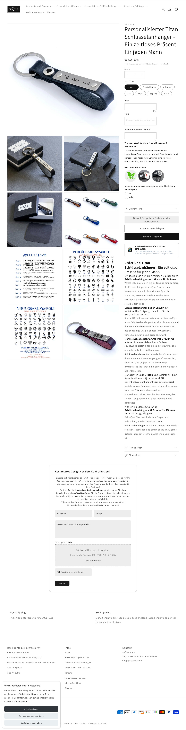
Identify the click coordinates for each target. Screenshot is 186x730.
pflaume (167, 87)
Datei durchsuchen (93, 560)
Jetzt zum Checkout (152, 236)
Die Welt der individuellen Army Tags (24, 657)
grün (140, 93)
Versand (139, 64)
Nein (131, 197)
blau (166, 93)
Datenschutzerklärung (63, 723)
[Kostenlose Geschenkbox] (144, 176)
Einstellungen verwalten (31, 723)
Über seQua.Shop (73, 683)
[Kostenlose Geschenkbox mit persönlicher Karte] (158, 176)
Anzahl (127, 69)
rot (129, 93)
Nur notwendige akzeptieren (31, 716)
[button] (39, 6)
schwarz (132, 87)
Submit (62, 583)
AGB (76, 723)
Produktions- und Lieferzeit (78, 667)
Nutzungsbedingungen (75, 677)
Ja (130, 193)
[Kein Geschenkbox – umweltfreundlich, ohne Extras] (131, 176)
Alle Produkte (13, 672)
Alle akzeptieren (31, 709)
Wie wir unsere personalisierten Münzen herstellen (31, 662)
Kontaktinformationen (98, 723)
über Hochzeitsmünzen (18, 652)
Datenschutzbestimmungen (78, 662)
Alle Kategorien (14, 667)
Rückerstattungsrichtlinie (77, 657)
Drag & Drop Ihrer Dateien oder (151, 220)
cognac (153, 93)
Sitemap (69, 688)
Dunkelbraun (149, 87)
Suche (67, 652)
